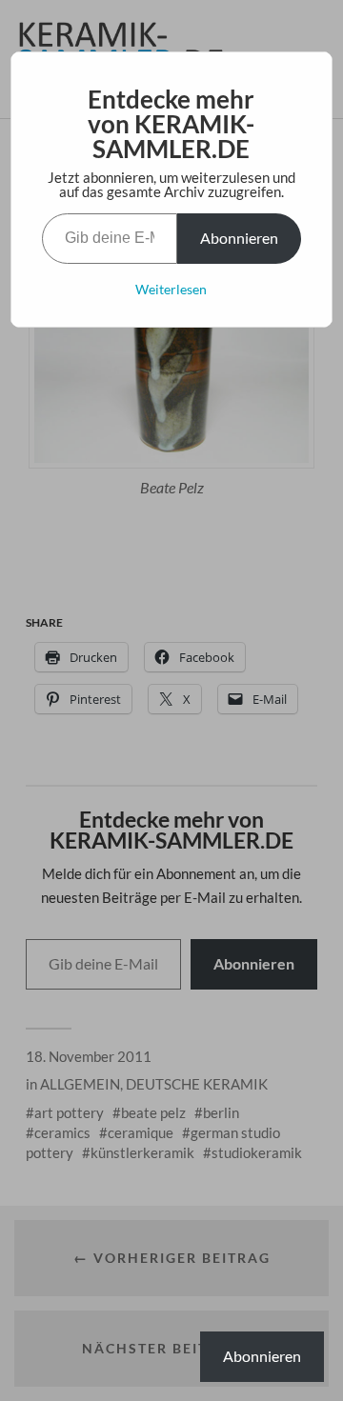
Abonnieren (239, 238)
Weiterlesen (171, 289)
